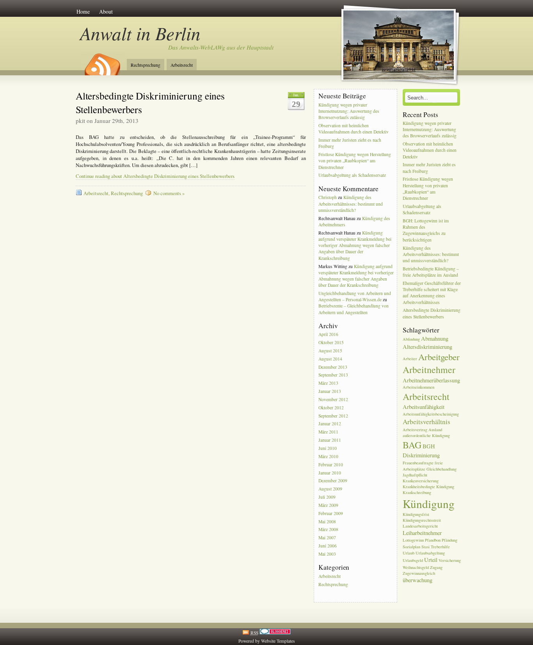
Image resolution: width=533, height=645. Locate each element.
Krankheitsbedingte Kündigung (428, 486)
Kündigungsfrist (416, 514)
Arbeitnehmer (429, 369)
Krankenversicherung (421, 480)
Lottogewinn (413, 540)
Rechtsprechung (145, 65)
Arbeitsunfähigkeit (423, 406)
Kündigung (429, 503)
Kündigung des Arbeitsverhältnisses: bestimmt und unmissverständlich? (350, 203)
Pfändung (449, 540)
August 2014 (330, 359)
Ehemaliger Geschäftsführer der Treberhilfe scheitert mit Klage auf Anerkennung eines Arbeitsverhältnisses (432, 292)
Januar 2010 (329, 473)
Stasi (425, 546)
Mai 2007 (327, 538)
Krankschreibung (417, 492)
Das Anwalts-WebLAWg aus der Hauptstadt (221, 47)
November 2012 (333, 399)
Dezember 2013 (332, 367)
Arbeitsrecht (182, 65)
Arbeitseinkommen (418, 387)
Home (83, 11)
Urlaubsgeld (413, 560)
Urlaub (408, 553)
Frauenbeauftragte (418, 463)
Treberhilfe (440, 546)
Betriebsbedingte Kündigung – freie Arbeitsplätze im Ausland (431, 272)
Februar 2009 (330, 513)
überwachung (417, 580)
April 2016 (328, 334)
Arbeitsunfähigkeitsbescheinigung (431, 414)
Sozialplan (411, 546)
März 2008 (328, 530)
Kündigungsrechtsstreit (422, 520)
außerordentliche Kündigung (426, 435)
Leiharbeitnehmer (422, 533)
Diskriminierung (421, 455)
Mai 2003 (327, 554)
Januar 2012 (329, 424)
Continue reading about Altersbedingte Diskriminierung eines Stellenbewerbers (155, 176)
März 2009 (328, 505)
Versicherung (450, 560)
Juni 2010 (327, 448)
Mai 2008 (327, 521)
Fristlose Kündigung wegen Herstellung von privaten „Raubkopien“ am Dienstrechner (354, 160)
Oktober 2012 (331, 407)
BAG (412, 445)
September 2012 (333, 416)
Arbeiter (410, 358)
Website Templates (278, 641)
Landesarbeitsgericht (420, 526)
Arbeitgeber (439, 356)
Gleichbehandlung (441, 469)
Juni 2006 (327, 546)
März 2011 (328, 432)
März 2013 (328, 383)
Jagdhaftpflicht (415, 475)
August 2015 (330, 351)
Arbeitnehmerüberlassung (431, 380)
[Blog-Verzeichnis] (275, 633)
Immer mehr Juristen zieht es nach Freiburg (349, 143)
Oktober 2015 (331, 342)
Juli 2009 (327, 497)
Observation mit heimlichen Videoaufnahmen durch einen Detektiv (353, 129)
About (106, 11)
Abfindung (411, 339)
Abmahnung (434, 338)
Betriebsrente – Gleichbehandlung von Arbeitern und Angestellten (353, 309)
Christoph (327, 197)
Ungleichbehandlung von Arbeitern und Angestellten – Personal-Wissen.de (354, 296)
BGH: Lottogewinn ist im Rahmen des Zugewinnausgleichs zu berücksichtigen (426, 230)
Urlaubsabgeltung (430, 553)
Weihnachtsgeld (416, 567)
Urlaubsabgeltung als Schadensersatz (352, 175)
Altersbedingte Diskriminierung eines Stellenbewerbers (431, 313)
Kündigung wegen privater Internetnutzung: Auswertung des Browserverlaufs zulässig (348, 111)
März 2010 (328, 456)
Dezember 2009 (332, 481)
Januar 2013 (329, 391)
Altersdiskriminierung (427, 346)
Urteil (430, 559)
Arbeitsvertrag (415, 429)
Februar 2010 (330, 464)
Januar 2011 (329, 440)
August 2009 (330, 489)
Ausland (435, 429)
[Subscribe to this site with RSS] (101, 61)
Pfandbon (433, 540)
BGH (429, 446)
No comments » (169, 193)
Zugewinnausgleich (419, 573)
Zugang (436, 567)
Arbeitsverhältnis (426, 421)
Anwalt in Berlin (140, 33)
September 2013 (333, 375)
